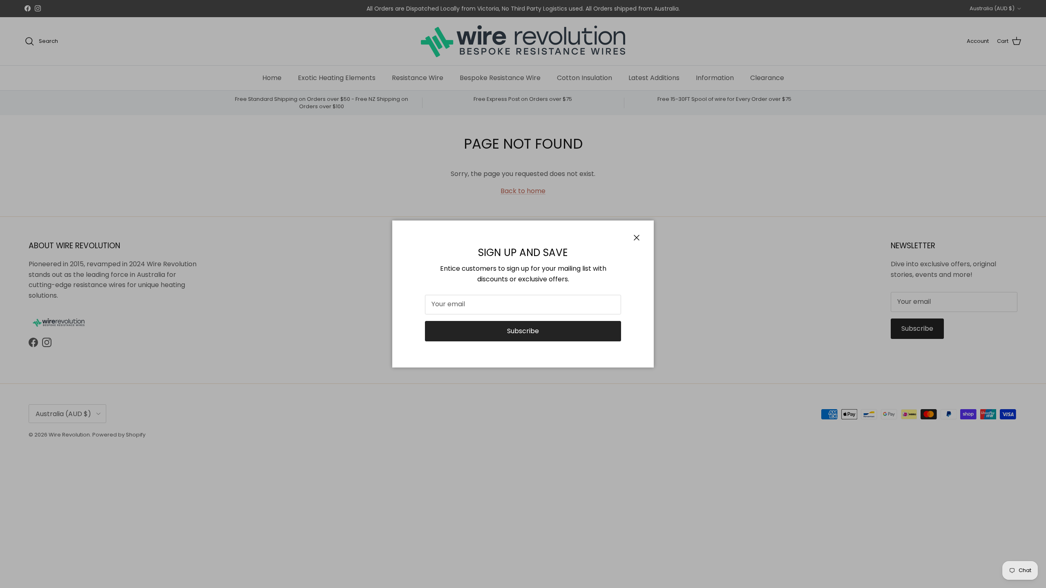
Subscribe (523, 331)
